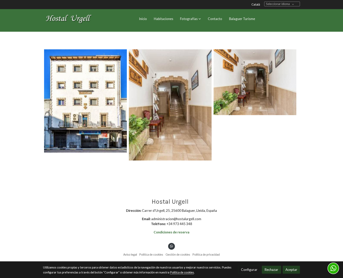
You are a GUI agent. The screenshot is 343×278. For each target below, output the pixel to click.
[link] (68, 18)
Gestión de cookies (178, 254)
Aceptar (291, 269)
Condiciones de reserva (171, 232)
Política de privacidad (206, 254)
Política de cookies (151, 254)
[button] (190, 18)
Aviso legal (130, 254)
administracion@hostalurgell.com (176, 219)
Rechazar (271, 269)
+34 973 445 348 (179, 224)
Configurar (249, 269)
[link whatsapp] (171, 245)
